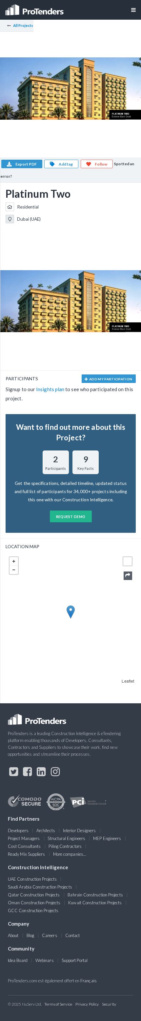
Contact (72, 935)
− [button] (14, 570)
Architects (45, 830)
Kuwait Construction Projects (95, 902)
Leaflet (128, 681)
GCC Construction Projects (33, 910)
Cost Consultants (24, 846)
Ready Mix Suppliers (26, 854)
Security (109, 1004)
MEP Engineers (107, 838)
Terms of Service (58, 1004)
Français (88, 980)
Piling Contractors (65, 846)
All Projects (23, 25)
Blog (30, 935)
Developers (18, 830)
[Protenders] (35, 7)
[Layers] (127, 561)
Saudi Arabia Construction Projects (40, 887)
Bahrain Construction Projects (95, 894)
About (13, 935)
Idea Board (18, 960)
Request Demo (71, 516)
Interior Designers (79, 830)
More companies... (69, 854)
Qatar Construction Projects (34, 894)
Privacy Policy (87, 1004)
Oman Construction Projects (34, 902)
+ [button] (14, 561)
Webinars (44, 960)
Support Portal (75, 960)
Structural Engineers (66, 838)
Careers (49, 935)
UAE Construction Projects (32, 879)
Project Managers (24, 838)
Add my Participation (110, 379)
